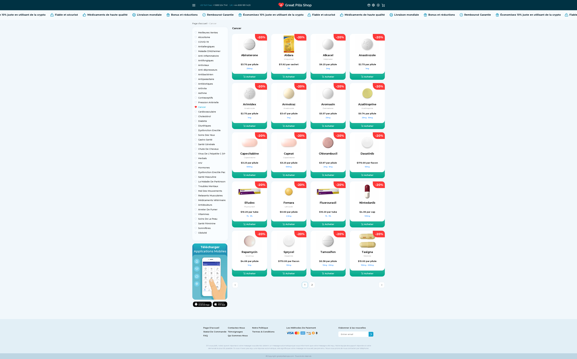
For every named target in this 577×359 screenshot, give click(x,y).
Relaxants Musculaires (210, 195)
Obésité (202, 233)
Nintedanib (367, 202)
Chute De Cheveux (208, 149)
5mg (331, 167)
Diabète (202, 121)
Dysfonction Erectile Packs (211, 172)
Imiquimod (289, 59)
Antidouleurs (205, 205)
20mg (330, 265)
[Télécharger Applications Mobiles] (209, 271)
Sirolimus (250, 256)
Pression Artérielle (208, 102)
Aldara (288, 55)
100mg (367, 216)
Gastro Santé (205, 139)
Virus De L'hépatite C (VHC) (211, 153)
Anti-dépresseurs (207, 70)
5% (289, 68)
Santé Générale (206, 144)
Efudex (250, 202)
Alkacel (328, 55)
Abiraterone (249, 55)
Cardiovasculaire (207, 112)
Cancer (202, 107)
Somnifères (204, 228)
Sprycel (289, 252)
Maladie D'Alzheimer (209, 51)
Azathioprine (367, 104)
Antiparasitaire (206, 79)
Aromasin (328, 104)
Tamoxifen (328, 252)
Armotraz (288, 104)
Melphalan (328, 59)
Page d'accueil (199, 23)
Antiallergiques (206, 46)
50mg (370, 118)
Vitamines (203, 214)
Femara (289, 202)
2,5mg (288, 216)
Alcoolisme (204, 37)
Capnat (289, 153)
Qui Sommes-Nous (238, 335)
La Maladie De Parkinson (211, 181)
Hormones (204, 167)
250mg (249, 68)
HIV (200, 163)
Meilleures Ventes (208, 32)
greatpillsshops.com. (285, 356)
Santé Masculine (207, 177)
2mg (328, 68)
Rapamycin (249, 252)
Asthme (202, 93)
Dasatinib (367, 153)
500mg (249, 167)
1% (248, 216)
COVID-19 (203, 42)
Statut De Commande (214, 331)
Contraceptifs (205, 98)
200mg (371, 265)
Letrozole (289, 206)
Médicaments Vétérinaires (211, 200)
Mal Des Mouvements (210, 191)
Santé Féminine (206, 223)
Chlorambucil (328, 153)
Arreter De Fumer (207, 209)
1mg (367, 68)
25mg (328, 118)
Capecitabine (249, 153)
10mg (325, 265)
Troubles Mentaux (208, 186)
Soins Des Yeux (206, 135)
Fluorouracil (249, 206)
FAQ (205, 335)
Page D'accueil (211, 328)
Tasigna (367, 252)
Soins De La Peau (207, 219)
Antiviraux (203, 65)
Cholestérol (204, 116)
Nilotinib (367, 256)
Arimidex (249, 104)
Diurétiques (204, 126)
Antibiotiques (205, 84)
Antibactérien (205, 74)
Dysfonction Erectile (209, 130)
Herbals (202, 158)
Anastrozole (367, 55)
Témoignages (235, 331)
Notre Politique (260, 328)
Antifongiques (206, 60)
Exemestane (328, 108)
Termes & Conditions (263, 331)
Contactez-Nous (236, 328)
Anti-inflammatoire (208, 56)
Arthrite (202, 88)
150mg (364, 265)
